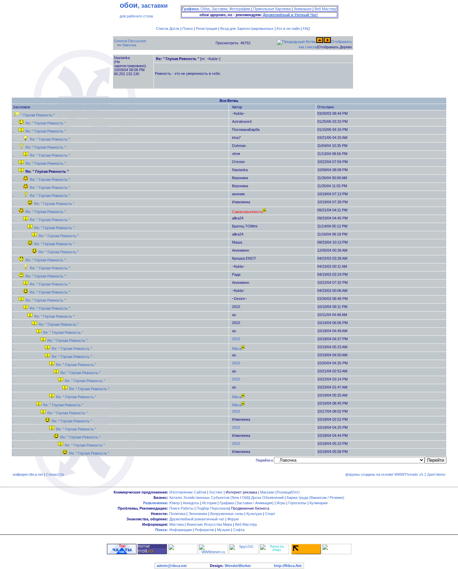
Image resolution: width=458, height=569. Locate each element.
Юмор (174, 503)
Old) (245, 498)
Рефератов (204, 530)
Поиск (187, 29)
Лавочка (129, 45)
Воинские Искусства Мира (209, 524)
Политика (177, 514)
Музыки (223, 530)
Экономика (197, 514)
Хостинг (216, 492)
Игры (281, 503)
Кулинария (318, 503)
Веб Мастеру (325, 9)
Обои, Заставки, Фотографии (225, 9)
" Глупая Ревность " (38, 115)
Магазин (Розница (275, 492)
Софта (238, 530)
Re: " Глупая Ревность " (45, 123)
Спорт (270, 514)
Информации (180, 530)
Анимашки (302, 9)
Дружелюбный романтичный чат (196, 519)
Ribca (236, 349)
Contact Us (55, 474)
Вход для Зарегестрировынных (247, 29)
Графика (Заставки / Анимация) (247, 503)
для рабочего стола (136, 16)
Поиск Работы (181, 508)
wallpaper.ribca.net (28, 474)
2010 (236, 339)
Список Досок (167, 29)
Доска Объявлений (267, 498)
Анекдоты (191, 503)
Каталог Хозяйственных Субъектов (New (204, 498)
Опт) (296, 492)
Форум (233, 519)
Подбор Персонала (212, 508)
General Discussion (130, 41)
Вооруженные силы (226, 514)
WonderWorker (238, 566)
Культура (254, 514)
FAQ (306, 29)
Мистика (176, 524)
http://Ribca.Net (288, 566)
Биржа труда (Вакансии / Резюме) (315, 498)
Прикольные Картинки (272, 9)
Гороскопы (297, 503)
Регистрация (206, 29)
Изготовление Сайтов (187, 492)
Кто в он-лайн (288, 29)
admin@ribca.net (172, 566)
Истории (209, 503)
